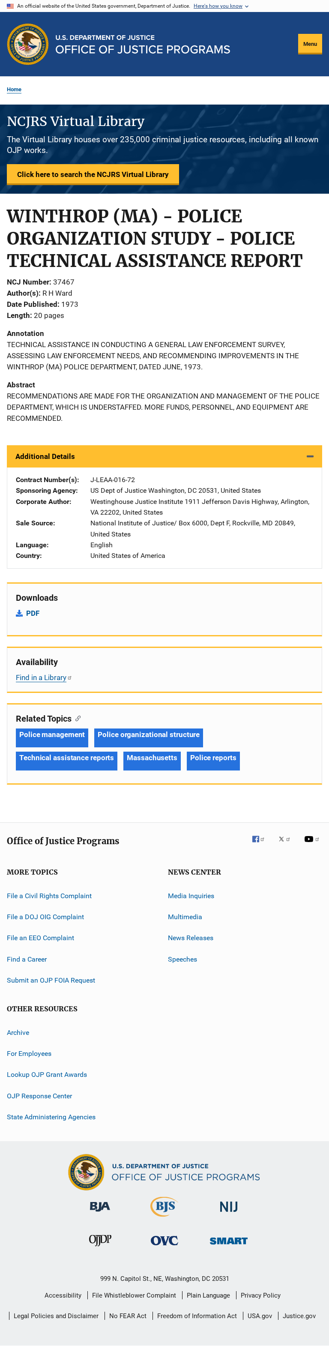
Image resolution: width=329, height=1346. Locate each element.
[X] (287, 845)
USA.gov (260, 1316)
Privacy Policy (261, 1295)
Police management (52, 734)
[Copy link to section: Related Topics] (76, 717)
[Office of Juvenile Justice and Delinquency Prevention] (100, 1248)
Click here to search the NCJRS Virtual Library (93, 174)
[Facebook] (261, 845)
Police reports (213, 757)
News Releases (190, 938)
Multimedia (185, 917)
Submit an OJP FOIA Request (51, 980)
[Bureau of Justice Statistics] (164, 1218)
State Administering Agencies (51, 1117)
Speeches (182, 959)
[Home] (143, 44)
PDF (32, 613)
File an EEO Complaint (40, 938)
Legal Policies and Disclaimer (56, 1316)
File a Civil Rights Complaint (49, 896)
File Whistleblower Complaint (134, 1295)
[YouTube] (313, 845)
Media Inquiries (191, 896)
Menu (310, 44)
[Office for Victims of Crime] (164, 1247)
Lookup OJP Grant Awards (47, 1074)
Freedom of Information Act (197, 1316)
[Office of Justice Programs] (28, 44)
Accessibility (63, 1295)
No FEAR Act (128, 1316)
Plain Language (208, 1295)
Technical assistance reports (66, 757)
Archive (18, 1032)
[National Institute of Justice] (228, 1213)
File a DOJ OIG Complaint (45, 917)
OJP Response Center (39, 1095)
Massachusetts (152, 757)
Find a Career (27, 959)
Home (14, 89)
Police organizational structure (149, 734)
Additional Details (45, 456)
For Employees (29, 1053)
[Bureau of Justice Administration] (100, 1213)
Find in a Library (41, 677)
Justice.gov (299, 1316)
